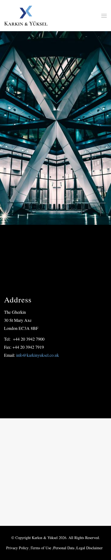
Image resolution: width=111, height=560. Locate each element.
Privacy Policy (17, 547)
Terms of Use (41, 547)
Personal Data (63, 547)
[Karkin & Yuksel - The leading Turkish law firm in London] (25, 15)
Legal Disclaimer (90, 547)
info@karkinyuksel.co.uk (37, 355)
